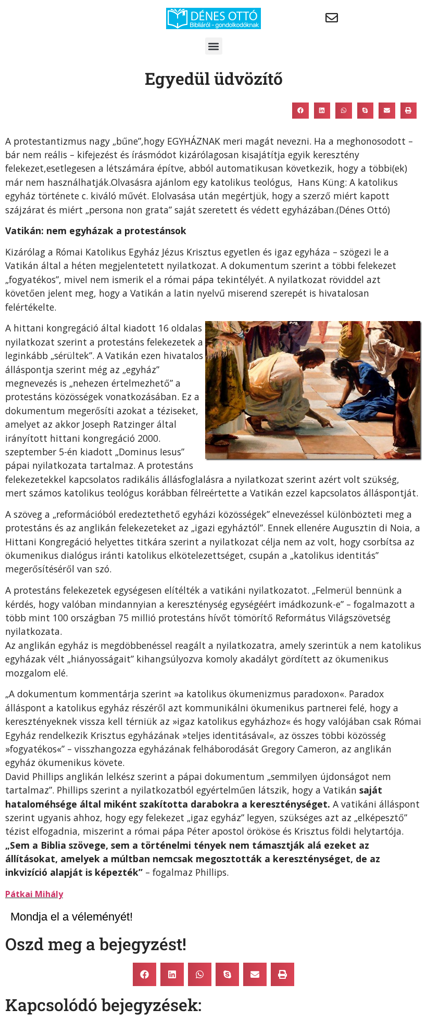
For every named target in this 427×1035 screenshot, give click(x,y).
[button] (213, 46)
